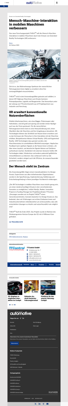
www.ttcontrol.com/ (35, 260)
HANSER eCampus (15, 389)
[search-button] (4, 6)
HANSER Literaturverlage (16, 392)
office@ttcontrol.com (35, 258)
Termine (51, 264)
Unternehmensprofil (16, 264)
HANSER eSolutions (15, 386)
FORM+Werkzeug (14, 355)
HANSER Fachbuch (15, 380)
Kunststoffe (13, 358)
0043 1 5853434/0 (34, 254)
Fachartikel (59, 264)
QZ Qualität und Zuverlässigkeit (18, 364)
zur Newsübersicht (16, 222)
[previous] (10, 305)
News (11, 43)
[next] (15, 305)
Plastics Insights (14, 361)
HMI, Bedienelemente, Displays (18, 237)
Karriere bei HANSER (15, 377)
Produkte (41, 264)
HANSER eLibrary (14, 383)
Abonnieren (14, 343)
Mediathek (26, 264)
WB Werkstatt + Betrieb (16, 367)
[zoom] (58, 81)
